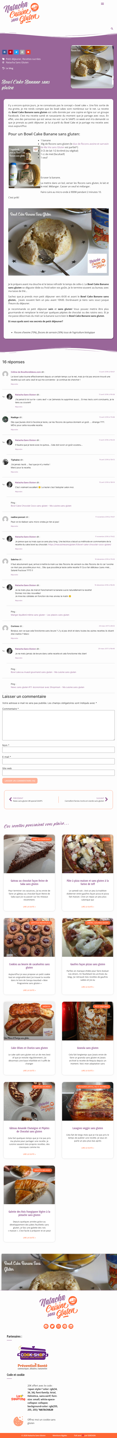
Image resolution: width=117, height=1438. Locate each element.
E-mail (6, 757)
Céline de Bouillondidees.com (26, 372)
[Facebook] (46, 1326)
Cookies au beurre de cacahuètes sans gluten (29, 965)
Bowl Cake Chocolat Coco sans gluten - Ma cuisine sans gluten (41, 505)
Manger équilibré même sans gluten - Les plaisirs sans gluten (40, 615)
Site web (7, 768)
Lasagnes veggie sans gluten (87, 1128)
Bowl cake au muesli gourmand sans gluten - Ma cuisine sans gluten (43, 672)
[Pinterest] (64, 1326)
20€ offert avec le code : (40, 1385)
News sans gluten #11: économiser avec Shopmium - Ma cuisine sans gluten (47, 687)
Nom (5, 745)
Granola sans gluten (87, 1048)
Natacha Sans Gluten (25, 394)
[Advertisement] (74, 1375)
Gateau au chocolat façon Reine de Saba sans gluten (29, 882)
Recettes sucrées (31, 59)
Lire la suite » (29, 907)
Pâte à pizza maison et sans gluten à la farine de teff (88, 882)
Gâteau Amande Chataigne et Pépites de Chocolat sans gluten (29, 1129)
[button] (102, 3)
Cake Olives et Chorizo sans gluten (29, 1048)
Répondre (14, 384)
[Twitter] (52, 1326)
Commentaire (10, 709)
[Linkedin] (70, 1326)
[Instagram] (58, 1326)
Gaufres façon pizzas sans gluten (87, 964)
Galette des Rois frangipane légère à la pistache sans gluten (29, 1213)
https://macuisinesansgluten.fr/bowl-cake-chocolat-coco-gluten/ (79, 544)
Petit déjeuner (13, 59)
